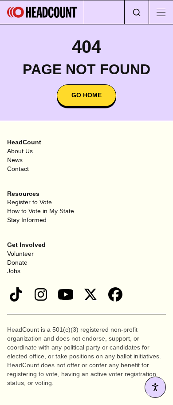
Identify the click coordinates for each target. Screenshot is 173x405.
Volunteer (20, 253)
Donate (17, 262)
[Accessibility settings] (155, 387)
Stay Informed (27, 219)
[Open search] (136, 12)
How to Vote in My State (40, 210)
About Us (20, 151)
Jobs (13, 270)
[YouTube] (66, 294)
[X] (90, 294)
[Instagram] (41, 294)
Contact (18, 168)
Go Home (86, 95)
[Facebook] (115, 294)
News (15, 159)
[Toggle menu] (161, 12)
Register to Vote (29, 202)
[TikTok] (16, 294)
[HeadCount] (42, 12)
